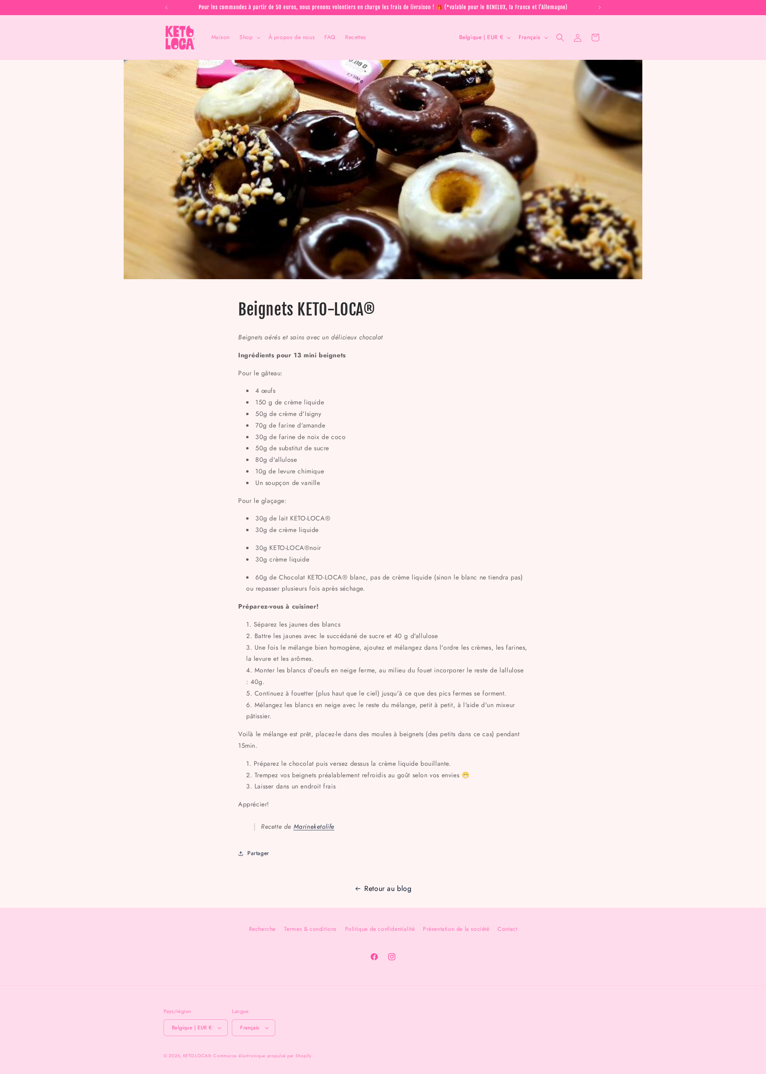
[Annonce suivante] (599, 7)
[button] (249, 37)
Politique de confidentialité (380, 929)
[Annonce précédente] (166, 7)
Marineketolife (314, 826)
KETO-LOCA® (197, 1055)
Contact (507, 929)
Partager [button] (258, 853)
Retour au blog (387, 888)
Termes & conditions (310, 929)
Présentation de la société (456, 929)
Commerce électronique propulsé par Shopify (262, 1055)
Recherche (262, 929)
